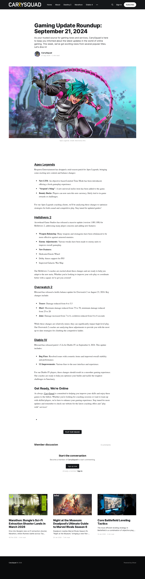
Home (49, 5)
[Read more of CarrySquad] (37, 54)
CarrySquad (46, 53)
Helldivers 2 (42, 217)
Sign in (119, 5)
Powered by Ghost (130, 563)
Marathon (79, 5)
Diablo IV (40, 340)
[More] (97, 4)
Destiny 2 (67, 5)
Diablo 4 (89, 5)
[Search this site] (112, 4)
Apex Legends (44, 164)
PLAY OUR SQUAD (72, 432)
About (57, 5)
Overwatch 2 (43, 287)
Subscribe (130, 5)
